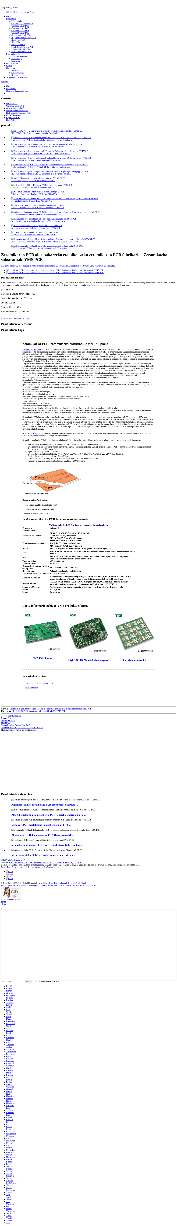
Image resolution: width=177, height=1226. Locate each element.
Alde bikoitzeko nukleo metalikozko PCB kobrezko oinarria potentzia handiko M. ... (45, 241)
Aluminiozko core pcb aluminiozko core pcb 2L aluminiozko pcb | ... (39, 221)
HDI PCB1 (16, 42)
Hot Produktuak (61, 883)
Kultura (14, 75)
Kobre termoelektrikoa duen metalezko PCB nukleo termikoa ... (37, 214)
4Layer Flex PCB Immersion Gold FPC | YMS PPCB (33, 235)
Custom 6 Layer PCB (20, 30)
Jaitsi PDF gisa (24, 318)
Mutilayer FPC (35, 885)
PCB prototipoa (31, 688)
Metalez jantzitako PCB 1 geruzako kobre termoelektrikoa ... (43, 855)
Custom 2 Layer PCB (20, 26)
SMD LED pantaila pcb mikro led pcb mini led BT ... (33, 180)
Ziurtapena (15, 61)
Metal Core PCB (18, 44)
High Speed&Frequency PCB (23, 37)
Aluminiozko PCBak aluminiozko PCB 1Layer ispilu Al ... (42, 835)
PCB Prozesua (12, 63)
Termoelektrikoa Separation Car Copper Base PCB (22, 727)
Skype (3, 902)
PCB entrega (16, 59)
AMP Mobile (81, 883)
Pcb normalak (17, 21)
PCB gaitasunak (12, 54)
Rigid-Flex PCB (18, 40)
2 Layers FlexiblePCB (20, 49)
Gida (51, 883)
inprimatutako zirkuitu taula (53, 885)
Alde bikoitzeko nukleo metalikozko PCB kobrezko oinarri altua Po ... (48, 814)
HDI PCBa (10, 120)
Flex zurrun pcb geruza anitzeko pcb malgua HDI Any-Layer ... (37, 160)
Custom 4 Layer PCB (20, 28)
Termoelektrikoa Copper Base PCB (15, 725)
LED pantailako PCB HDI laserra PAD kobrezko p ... (33, 187)
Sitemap (71, 883)
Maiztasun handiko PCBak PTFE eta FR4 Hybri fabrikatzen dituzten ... (40, 167)
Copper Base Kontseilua (11, 716)
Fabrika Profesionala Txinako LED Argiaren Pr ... (31, 201)
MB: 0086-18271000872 (19, 862)
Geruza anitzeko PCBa (20, 35)
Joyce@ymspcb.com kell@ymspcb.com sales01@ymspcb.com (33, 867)
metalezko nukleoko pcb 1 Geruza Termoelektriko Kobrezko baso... (47, 845)
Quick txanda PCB (74, 885)
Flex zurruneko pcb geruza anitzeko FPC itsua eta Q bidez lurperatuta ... (40, 153)
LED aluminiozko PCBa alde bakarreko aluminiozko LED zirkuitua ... (40, 248)
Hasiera (9, 16)
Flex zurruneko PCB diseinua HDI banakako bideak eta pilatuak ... (38, 147)
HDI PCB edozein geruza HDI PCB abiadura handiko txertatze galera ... (41, 174)
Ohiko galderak (17, 73)
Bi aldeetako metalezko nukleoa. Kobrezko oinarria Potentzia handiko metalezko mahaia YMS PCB (51, 709)
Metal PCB (5, 723)
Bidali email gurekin (9, 318)
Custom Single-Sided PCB (22, 23)
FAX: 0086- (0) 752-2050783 (72, 862)
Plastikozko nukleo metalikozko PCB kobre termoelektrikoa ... (44, 804)
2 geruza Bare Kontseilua (17, 885)
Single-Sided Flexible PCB (22, 47)
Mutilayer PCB (89, 885)
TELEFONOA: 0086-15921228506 (45, 862)
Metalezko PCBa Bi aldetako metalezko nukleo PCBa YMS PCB (39, 711)
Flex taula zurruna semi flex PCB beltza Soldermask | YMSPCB (37, 208)
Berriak (9, 66)
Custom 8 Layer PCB (20, 33)
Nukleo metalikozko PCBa (17, 91)
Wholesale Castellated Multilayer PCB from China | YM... (35, 194)
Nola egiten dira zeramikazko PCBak (40, 683)
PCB (3, 885)
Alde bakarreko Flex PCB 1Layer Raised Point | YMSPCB (35, 228)
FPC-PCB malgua (13, 115)
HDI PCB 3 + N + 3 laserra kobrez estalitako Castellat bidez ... (37, 133)
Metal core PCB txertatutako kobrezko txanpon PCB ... (41, 824)
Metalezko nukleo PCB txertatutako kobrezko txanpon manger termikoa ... (41, 140)
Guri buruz (10, 68)
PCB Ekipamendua (19, 56)
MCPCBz (36, 433)
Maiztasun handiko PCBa (21, 51)
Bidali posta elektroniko (10, 899)
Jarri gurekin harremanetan (17, 77)
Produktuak (11, 19)
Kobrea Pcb (6, 718)
